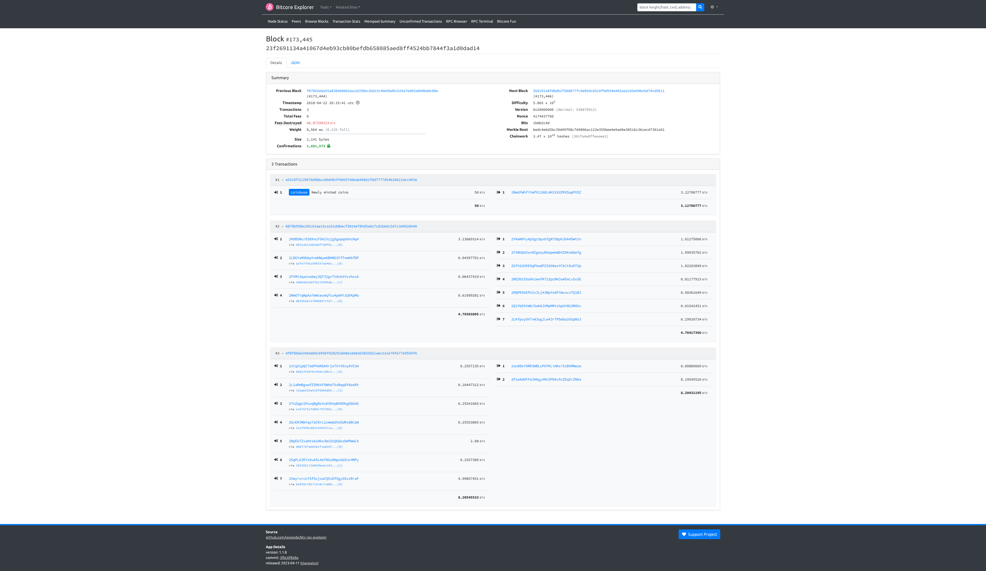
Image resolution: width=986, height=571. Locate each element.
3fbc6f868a (289, 558)
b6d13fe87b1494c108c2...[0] (319, 371)
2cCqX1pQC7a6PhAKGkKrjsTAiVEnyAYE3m (324, 366)
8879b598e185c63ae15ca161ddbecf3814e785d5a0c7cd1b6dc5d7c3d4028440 (351, 226)
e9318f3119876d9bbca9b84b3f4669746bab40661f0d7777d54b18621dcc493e (351, 179)
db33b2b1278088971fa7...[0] (319, 301)
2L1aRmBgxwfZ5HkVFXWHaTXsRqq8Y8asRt (324, 384)
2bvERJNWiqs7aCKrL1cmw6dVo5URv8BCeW (324, 422)
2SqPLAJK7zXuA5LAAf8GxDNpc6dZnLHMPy (324, 459)
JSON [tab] (295, 63)
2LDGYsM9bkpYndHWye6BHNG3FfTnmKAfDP (324, 257)
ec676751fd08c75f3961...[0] (319, 409)
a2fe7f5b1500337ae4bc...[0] (319, 263)
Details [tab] (276, 63)
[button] (326, 7)
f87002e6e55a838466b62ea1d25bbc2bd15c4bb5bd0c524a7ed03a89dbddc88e (372, 90)
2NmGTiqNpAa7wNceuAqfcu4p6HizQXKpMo (324, 295)
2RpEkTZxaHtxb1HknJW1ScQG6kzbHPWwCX (324, 441)
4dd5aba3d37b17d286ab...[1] (319, 282)
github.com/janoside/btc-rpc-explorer (296, 537)
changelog (309, 563)
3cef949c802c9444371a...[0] (319, 428)
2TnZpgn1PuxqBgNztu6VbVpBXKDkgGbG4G (324, 403)
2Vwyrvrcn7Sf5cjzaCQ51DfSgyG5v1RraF (324, 478)
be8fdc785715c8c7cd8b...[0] (319, 484)
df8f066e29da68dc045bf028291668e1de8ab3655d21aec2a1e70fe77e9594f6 (351, 353)
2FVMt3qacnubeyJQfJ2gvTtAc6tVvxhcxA (324, 276)
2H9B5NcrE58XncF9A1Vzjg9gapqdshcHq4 (324, 239)
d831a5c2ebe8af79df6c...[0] (319, 244)
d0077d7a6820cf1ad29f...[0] (319, 446)
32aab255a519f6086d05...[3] (319, 390)
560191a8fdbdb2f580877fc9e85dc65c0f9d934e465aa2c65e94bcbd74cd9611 (599, 90)
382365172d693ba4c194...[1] (319, 465)
